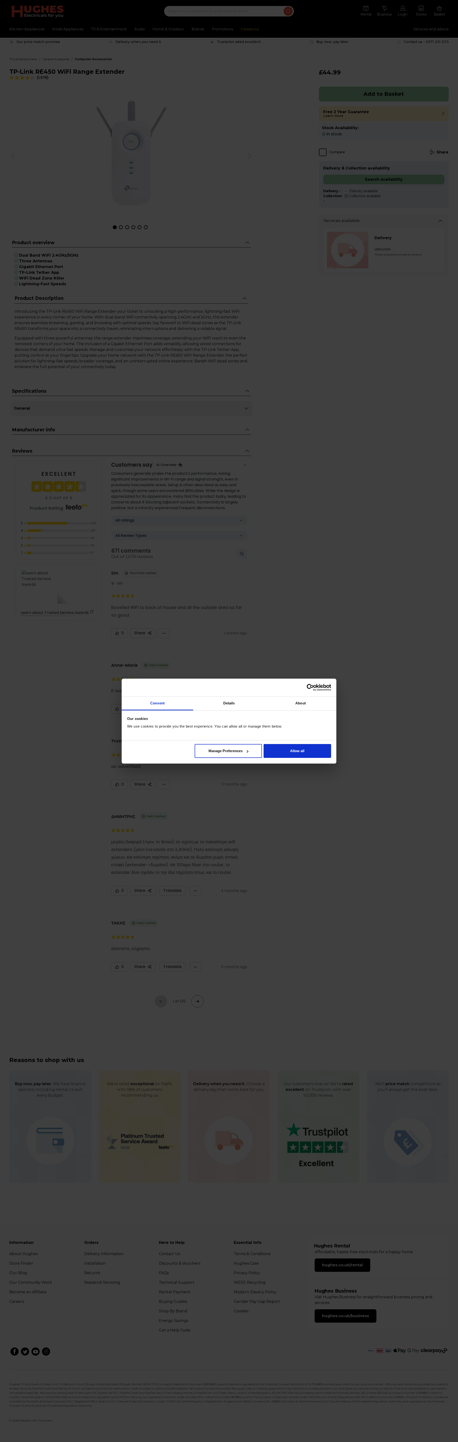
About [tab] (300, 703)
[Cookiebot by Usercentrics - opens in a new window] (310, 687)
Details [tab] (229, 703)
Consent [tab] (157, 703)
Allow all (297, 751)
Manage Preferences (225, 751)
